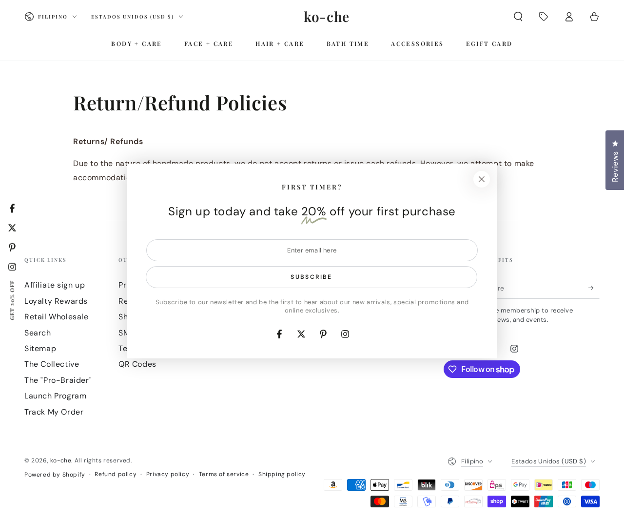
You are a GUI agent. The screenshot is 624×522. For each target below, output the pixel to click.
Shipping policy (282, 474)
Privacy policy (167, 474)
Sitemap (40, 348)
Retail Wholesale (56, 317)
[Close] (481, 179)
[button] (518, 16)
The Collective (51, 364)
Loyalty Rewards (56, 301)
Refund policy (115, 474)
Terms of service (224, 474)
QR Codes (137, 364)
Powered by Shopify (54, 475)
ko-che (61, 460)
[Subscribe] (594, 287)
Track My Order (53, 412)
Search (37, 333)
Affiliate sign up (54, 285)
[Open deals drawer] (543, 16)
